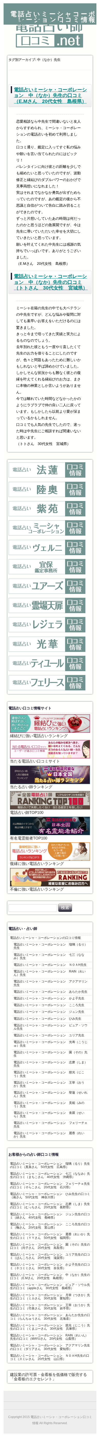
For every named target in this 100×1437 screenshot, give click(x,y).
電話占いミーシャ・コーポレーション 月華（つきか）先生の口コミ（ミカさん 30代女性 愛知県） (50, 1296)
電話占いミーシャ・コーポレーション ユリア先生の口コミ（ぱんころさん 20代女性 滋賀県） (50, 1256)
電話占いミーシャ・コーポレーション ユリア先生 (49, 1035)
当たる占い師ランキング (31, 787)
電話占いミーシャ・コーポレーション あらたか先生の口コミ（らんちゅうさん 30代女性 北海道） (50, 1316)
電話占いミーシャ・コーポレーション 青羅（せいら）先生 (49, 1114)
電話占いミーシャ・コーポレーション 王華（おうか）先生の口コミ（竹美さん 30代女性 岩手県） (50, 1306)
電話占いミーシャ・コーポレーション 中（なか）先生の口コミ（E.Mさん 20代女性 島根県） (50, 95)
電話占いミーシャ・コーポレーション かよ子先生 (49, 998)
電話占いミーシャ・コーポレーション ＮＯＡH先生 (50, 965)
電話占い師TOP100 (26, 813)
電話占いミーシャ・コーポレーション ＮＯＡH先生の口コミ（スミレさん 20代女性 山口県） (49, 1357)
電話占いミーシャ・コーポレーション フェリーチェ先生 (50, 1124)
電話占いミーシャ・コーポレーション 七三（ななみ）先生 (49, 956)
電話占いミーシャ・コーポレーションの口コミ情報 (45, 938)
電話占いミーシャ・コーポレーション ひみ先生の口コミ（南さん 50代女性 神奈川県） (50, 1195)
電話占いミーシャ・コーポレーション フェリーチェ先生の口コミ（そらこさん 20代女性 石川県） (50, 1185)
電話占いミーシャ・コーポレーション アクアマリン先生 (50, 983)
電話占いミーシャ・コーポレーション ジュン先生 (49, 1012)
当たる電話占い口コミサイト (35, 761)
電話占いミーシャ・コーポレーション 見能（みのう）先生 (49, 1104)
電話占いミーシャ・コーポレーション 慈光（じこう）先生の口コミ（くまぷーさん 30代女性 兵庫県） (50, 1327)
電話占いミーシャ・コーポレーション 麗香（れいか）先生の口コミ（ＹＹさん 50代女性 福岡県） (50, 1235)
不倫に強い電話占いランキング (37, 889)
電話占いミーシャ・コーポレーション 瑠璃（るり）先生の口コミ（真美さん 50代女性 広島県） (50, 1165)
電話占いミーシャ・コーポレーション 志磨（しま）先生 (50, 1063)
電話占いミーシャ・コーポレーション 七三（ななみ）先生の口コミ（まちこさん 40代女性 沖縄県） (50, 1175)
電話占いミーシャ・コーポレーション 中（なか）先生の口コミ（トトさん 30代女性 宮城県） (51, 282)
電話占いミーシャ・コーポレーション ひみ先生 (47, 1018)
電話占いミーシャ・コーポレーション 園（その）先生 (50, 1053)
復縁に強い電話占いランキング (37, 864)
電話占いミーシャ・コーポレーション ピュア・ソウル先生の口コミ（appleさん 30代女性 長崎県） (50, 1286)
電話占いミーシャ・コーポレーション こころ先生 (49, 1005)
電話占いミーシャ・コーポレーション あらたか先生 (50, 992)
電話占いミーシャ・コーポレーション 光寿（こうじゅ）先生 (50, 1043)
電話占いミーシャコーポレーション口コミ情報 (53, 17)
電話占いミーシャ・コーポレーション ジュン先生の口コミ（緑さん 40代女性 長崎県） (50, 1215)
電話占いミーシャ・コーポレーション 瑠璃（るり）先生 (50, 946)
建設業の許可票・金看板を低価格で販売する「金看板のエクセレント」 (48, 1377)
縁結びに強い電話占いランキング (39, 736)
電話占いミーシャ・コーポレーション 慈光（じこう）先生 (49, 1073)
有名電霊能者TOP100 (28, 838)
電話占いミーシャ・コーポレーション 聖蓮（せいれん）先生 (50, 1094)
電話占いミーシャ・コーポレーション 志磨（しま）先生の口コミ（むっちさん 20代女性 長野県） (50, 1205)
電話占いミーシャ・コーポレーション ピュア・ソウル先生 (50, 1027)
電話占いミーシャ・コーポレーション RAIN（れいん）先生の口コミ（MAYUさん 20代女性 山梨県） (49, 1337)
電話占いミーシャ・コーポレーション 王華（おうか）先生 (49, 1084)
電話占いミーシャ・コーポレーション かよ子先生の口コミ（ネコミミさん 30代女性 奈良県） (50, 1266)
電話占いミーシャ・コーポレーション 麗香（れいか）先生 (49, 1134)
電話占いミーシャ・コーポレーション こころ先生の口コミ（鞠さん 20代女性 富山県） (50, 1225)
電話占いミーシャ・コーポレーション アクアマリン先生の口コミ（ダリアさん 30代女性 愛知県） (50, 1347)
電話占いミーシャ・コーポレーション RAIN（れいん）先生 (50, 973)
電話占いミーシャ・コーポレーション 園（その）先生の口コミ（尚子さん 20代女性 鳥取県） (50, 1246)
